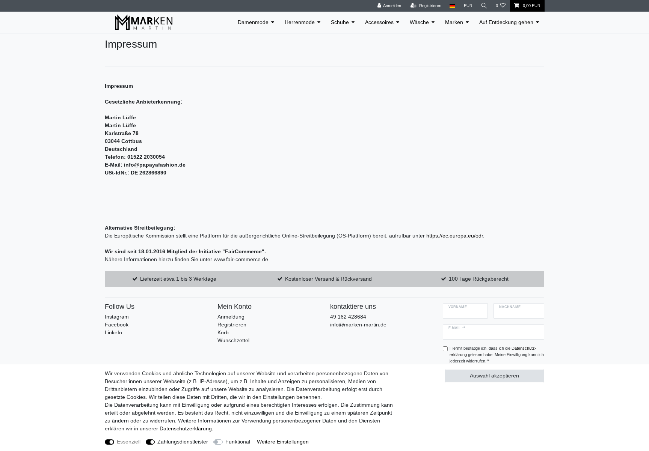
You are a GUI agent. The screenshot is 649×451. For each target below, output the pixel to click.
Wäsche (419, 22)
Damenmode (253, 22)
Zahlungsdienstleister (182, 442)
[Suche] (484, 6)
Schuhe (340, 22)
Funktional (237, 442)
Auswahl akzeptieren (494, 376)
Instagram (117, 317)
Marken (454, 22)
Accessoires (379, 22)
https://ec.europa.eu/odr (454, 236)
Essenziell (128, 442)
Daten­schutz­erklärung (186, 428)
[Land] (452, 6)
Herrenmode (300, 22)
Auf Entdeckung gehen (506, 22)
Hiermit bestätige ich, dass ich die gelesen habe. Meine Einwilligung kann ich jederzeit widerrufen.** (497, 354)
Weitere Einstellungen (283, 442)
